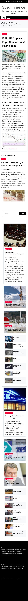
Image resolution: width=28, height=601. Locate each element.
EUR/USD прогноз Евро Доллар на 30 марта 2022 (13, 42)
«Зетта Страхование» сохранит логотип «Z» (14, 458)
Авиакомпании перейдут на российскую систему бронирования (17, 380)
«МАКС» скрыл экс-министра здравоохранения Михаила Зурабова (18, 511)
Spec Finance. (14, 7)
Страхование (9, 413)
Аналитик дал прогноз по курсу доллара (18, 345)
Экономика (8, 249)
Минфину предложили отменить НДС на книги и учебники (18, 359)
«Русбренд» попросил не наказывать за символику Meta (18, 373)
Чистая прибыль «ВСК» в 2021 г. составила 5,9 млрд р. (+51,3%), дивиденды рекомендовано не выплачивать (14, 417)
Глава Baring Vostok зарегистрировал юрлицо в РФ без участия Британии (18, 366)
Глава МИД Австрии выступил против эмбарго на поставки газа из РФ (14, 330)
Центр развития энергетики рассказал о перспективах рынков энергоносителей (14, 305)
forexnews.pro (13, 149)
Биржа (5, 34)
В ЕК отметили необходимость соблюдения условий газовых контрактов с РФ (14, 253)
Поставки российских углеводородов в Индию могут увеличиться (18, 338)
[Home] (3, 17)
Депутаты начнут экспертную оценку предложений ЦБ (18, 525)
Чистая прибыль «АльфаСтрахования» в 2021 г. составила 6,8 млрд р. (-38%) (18, 504)
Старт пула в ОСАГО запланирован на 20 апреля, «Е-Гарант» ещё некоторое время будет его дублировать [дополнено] (18, 497)
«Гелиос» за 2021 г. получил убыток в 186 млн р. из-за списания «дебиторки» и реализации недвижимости (18, 532)
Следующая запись (7, 155)
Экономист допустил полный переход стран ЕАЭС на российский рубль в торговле (18, 352)
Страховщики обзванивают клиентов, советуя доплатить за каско (17, 491)
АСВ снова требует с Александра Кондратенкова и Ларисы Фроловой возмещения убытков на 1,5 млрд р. (14, 482)
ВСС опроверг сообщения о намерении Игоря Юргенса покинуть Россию (18, 518)
